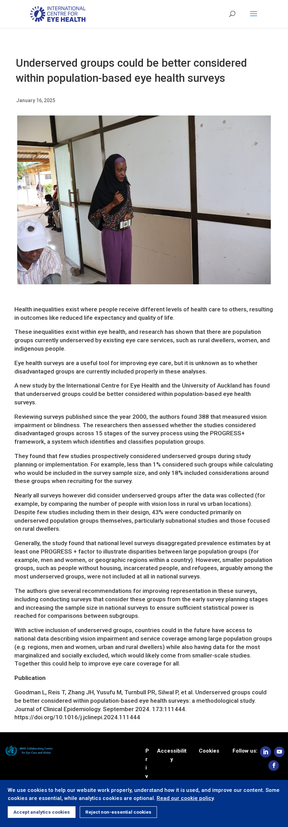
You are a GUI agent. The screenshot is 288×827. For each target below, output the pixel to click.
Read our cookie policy (185, 798)
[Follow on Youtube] (279, 752)
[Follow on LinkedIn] (265, 751)
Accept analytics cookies (41, 812)
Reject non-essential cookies (118, 812)
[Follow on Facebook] (273, 765)
